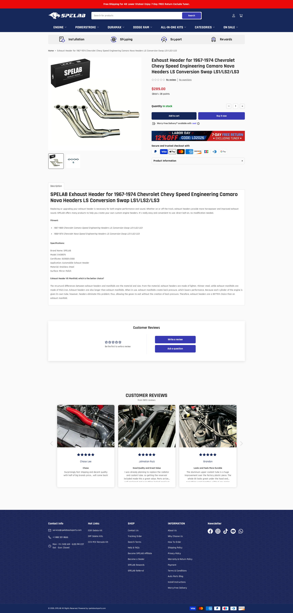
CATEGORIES (203, 27)
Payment (172, 564)
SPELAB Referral (136, 570)
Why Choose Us (175, 536)
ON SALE (229, 27)
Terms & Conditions (177, 570)
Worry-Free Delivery (177, 587)
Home (51, 50)
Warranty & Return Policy (180, 559)
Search (191, 15)
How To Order (174, 542)
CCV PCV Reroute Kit (98, 542)
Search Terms (134, 542)
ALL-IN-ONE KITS (172, 27)
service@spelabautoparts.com (67, 530)
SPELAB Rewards (136, 564)
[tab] (56, 186)
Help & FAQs (134, 547)
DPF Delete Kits (95, 536)
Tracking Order (135, 536)
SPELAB (58, 608)
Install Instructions (177, 582)
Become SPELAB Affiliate (140, 553)
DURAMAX (114, 27)
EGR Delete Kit (95, 530)
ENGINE (58, 27)
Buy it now (222, 115)
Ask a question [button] (175, 348)
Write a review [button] (175, 339)
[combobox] (146, 15)
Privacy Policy (174, 553)
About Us (172, 530)
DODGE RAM (141, 27)
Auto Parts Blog (175, 576)
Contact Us (133, 530)
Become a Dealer (136, 559)
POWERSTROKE (85, 27)
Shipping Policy (175, 547)
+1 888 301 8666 (60, 537)
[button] (158, 80)
